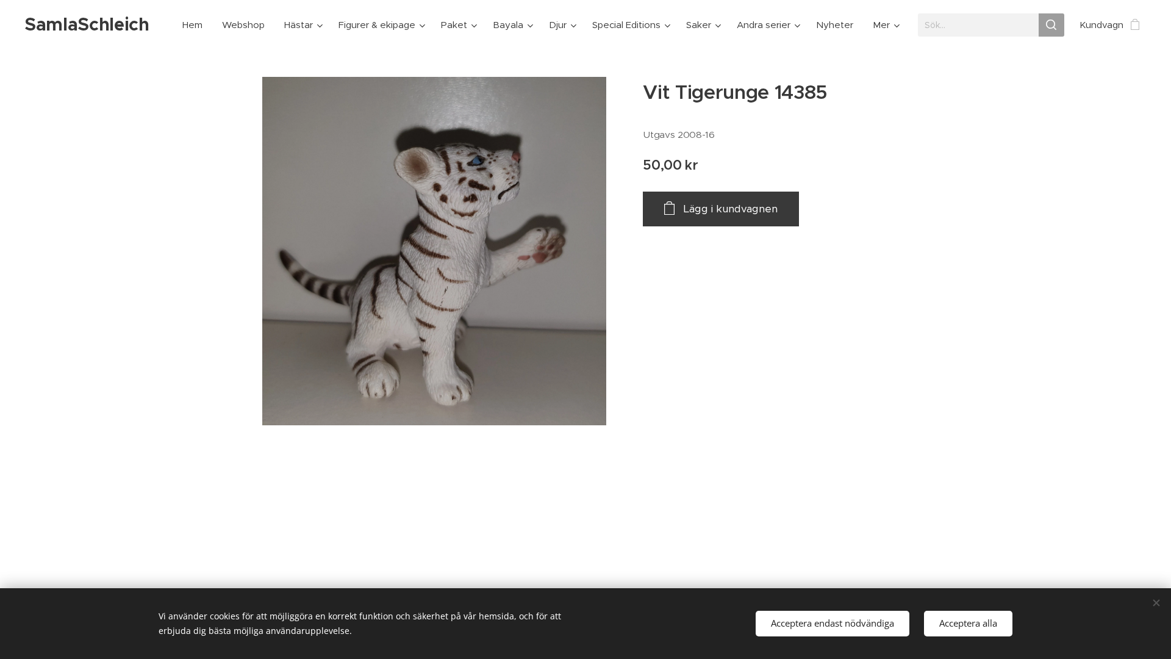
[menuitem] (195, 25)
